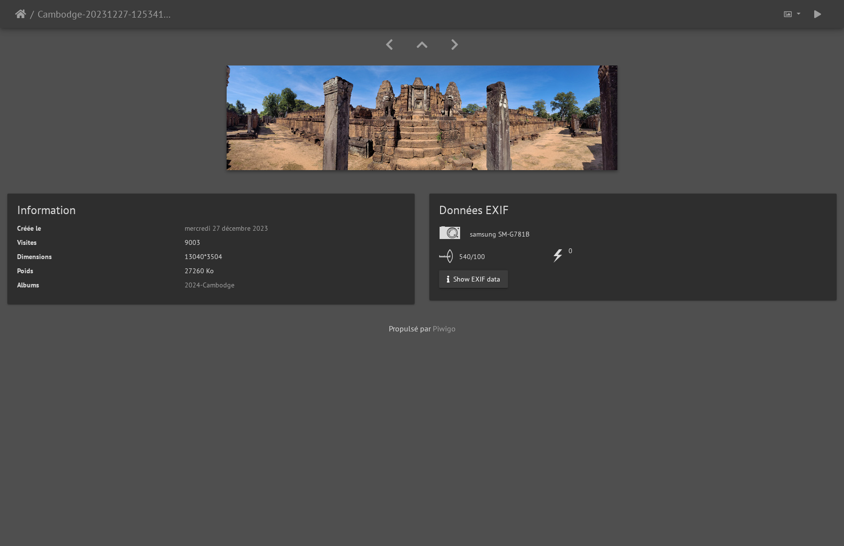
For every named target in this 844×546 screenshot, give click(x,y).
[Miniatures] (422, 45)
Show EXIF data (475, 279)
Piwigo (444, 328)
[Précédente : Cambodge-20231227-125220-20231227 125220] (389, 45)
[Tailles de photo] (792, 14)
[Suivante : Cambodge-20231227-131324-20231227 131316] (454, 45)
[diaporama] (817, 14)
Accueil (20, 14)
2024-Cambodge (209, 285)
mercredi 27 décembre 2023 (226, 228)
